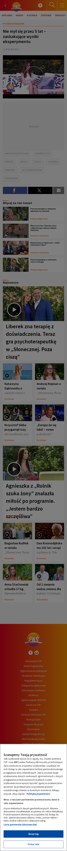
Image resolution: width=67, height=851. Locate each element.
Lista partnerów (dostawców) (20, 824)
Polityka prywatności (38, 793)
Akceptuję (33, 834)
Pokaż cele (33, 844)
